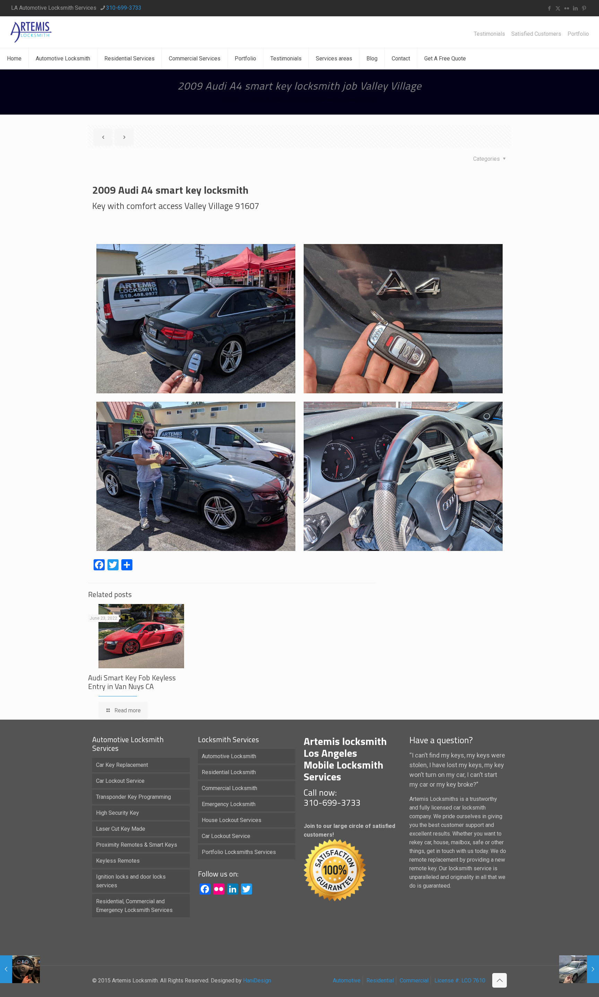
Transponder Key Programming (133, 797)
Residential (380, 980)
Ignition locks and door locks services (131, 881)
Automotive (347, 980)
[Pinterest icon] (584, 8)
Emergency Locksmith (228, 804)
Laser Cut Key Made (120, 829)
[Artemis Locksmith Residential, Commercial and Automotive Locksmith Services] (31, 32)
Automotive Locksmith (229, 756)
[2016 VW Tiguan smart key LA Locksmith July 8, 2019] (20, 969)
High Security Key (117, 813)
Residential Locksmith (229, 772)
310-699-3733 (123, 8)
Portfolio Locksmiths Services (239, 852)
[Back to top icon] (499, 980)
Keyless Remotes (118, 860)
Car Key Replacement (122, 765)
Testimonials (489, 34)
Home (230, 100)
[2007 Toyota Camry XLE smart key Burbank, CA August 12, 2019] (579, 969)
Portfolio (578, 34)
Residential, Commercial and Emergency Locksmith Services (134, 905)
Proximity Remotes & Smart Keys (136, 844)
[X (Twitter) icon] (558, 8)
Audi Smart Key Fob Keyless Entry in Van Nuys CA (132, 682)
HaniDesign (256, 980)
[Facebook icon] (549, 8)
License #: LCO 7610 (459, 980)
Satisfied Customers (536, 34)
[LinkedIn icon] (575, 8)
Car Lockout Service (120, 781)
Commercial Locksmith (229, 788)
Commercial (414, 980)
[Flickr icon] (566, 8)
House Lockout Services (231, 820)
